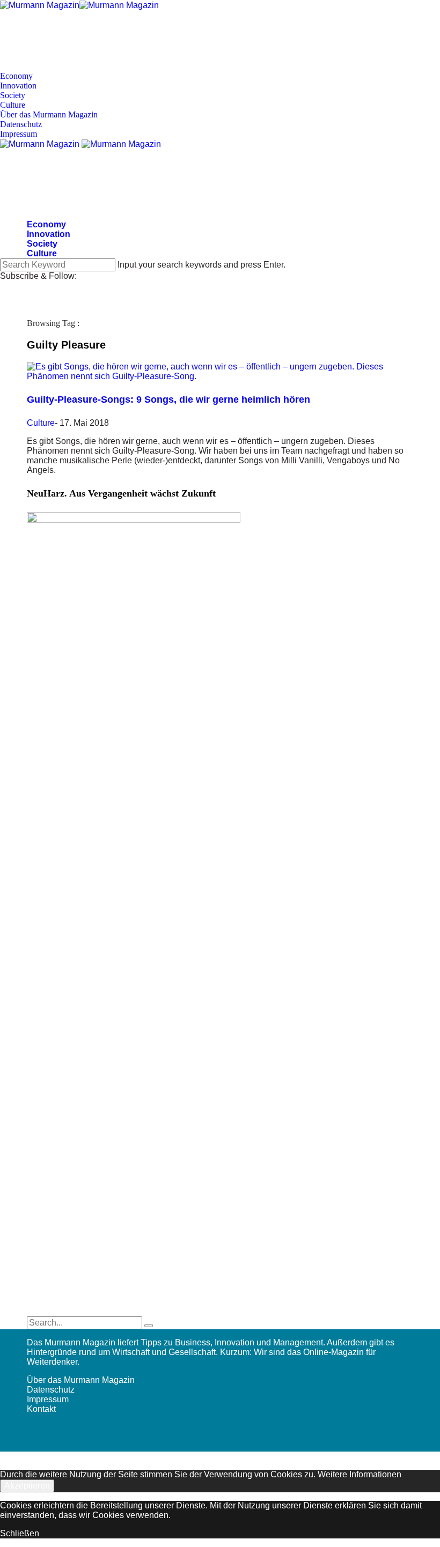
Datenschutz (21, 124)
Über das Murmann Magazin (49, 114)
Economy (16, 75)
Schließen (19, 1533)
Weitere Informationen (359, 1474)
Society (12, 95)
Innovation (18, 85)
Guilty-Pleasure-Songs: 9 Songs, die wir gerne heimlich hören (168, 399)
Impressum (18, 133)
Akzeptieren (27, 1485)
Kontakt (41, 1408)
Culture (12, 104)
